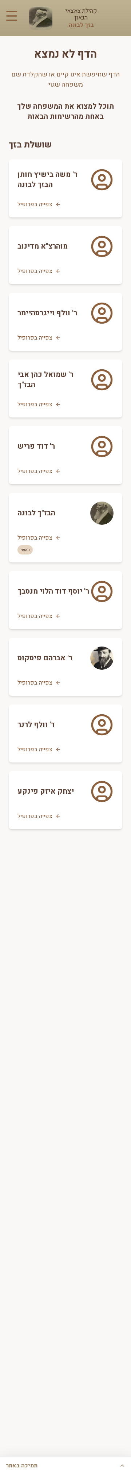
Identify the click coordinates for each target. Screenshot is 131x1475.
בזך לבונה (81, 25)
